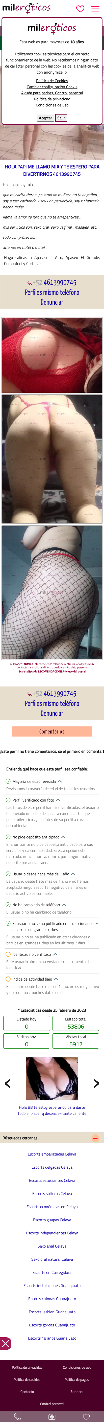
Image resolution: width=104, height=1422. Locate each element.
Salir (61, 118)
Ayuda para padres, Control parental (52, 93)
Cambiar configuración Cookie (52, 87)
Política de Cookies (52, 81)
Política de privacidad (52, 99)
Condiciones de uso (52, 105)
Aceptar (45, 118)
